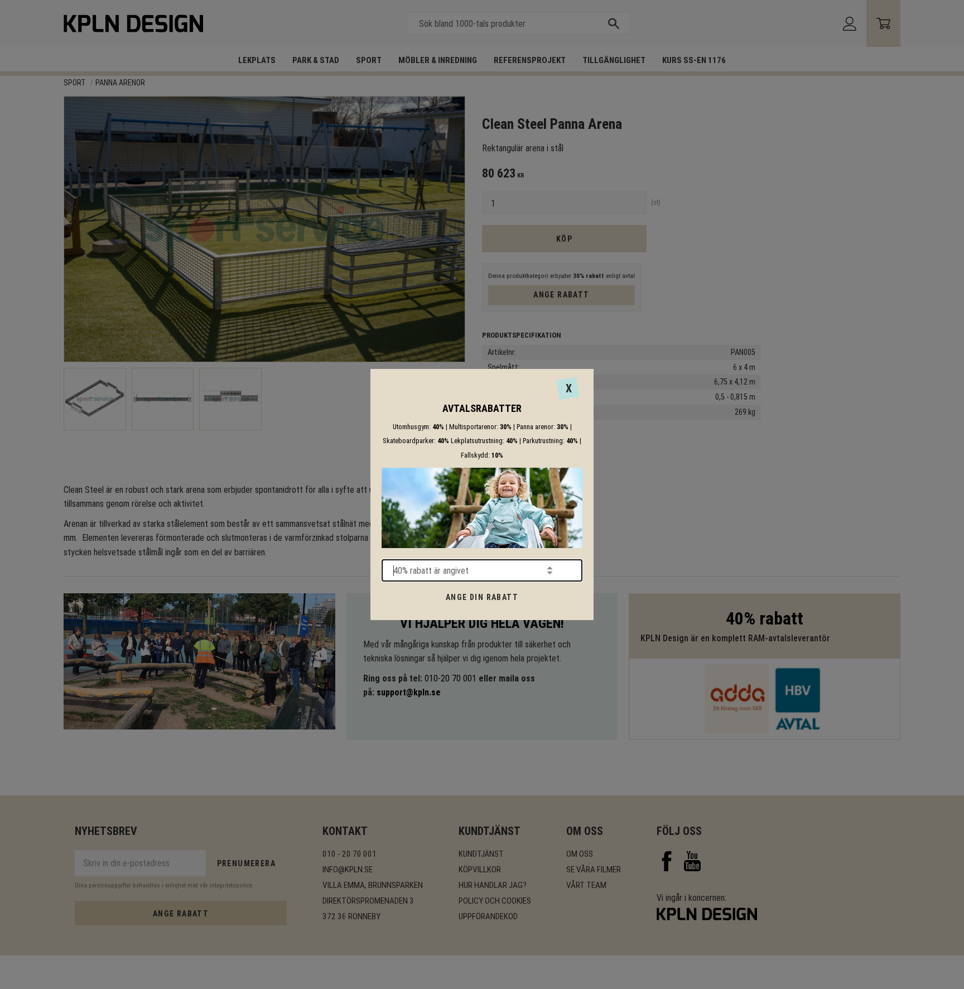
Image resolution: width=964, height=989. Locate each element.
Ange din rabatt (482, 597)
